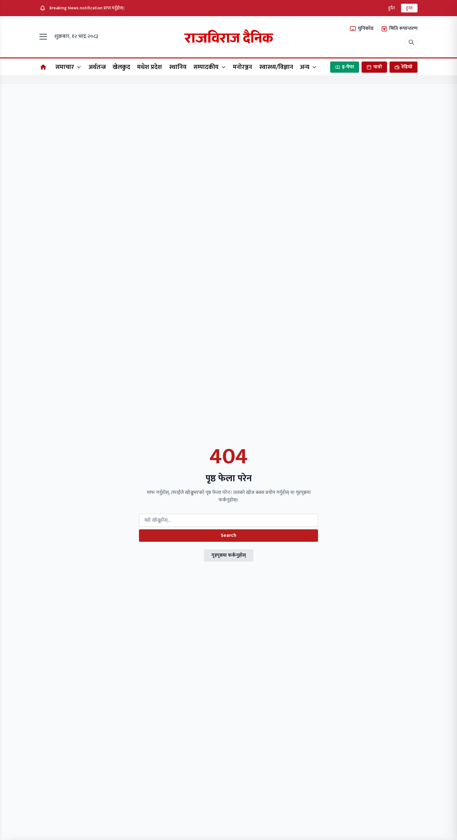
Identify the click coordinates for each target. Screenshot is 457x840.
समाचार (64, 67)
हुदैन (391, 7)
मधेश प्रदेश (149, 67)
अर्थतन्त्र (97, 67)
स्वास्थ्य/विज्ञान (276, 67)
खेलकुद (121, 67)
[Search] (411, 42)
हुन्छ (409, 7)
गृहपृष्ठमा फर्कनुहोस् (228, 555)
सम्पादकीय (206, 67)
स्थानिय (178, 67)
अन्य (304, 67)
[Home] (43, 67)
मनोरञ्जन (242, 67)
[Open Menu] (44, 37)
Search (228, 535)
